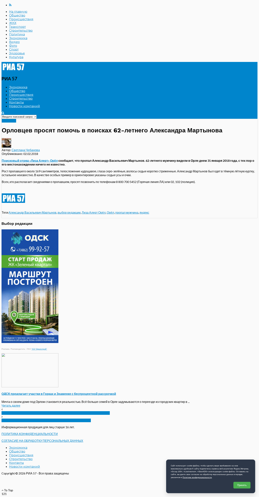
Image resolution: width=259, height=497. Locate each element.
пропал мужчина (126, 212)
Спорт (14, 49)
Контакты (16, 102)
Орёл (110, 212)
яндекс (144, 212)
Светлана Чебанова (26, 150)
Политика (17, 34)
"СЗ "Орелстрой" (39, 349)
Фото (13, 46)
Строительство (21, 30)
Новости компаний (24, 106)
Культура (16, 57)
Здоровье (17, 53)
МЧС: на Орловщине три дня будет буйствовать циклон (46, 420)
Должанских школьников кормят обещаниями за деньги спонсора (56, 413)
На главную (18, 11)
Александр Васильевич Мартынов (33, 212)
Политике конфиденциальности (197, 477)
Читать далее (11, 405)
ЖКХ (12, 23)
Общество (17, 15)
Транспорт (17, 27)
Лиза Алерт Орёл (94, 212)
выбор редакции (69, 212)
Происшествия (21, 19)
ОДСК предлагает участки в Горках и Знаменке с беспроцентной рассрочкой (59, 393)
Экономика (18, 38)
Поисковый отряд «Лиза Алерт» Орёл (30, 160)
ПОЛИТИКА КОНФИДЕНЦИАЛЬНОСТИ (30, 434)
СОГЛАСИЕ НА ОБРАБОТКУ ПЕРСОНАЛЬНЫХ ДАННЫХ (42, 440)
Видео (14, 42)
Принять (242, 485)
